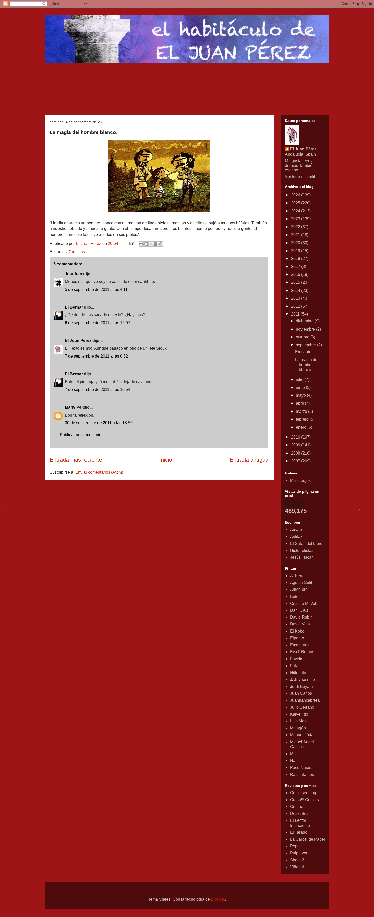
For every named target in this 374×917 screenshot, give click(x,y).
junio (301, 387)
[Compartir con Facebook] (155, 244)
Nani (294, 760)
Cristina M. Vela (304, 603)
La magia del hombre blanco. (307, 365)
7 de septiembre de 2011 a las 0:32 (96, 356)
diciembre (305, 321)
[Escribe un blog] (146, 244)
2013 (296, 298)
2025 (296, 203)
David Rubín (301, 617)
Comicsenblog (303, 793)
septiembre (306, 345)
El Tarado (298, 832)
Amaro (296, 529)
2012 (296, 306)
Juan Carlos (301, 693)
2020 (296, 243)
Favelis (296, 658)
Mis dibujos (300, 480)
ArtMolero (299, 589)
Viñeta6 (297, 867)
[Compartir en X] (150, 244)
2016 (296, 274)
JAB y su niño (302, 679)
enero (301, 427)
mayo (301, 395)
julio (300, 379)
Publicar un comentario (81, 435)
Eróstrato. (303, 352)
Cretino (296, 806)
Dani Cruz (299, 610)
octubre (303, 337)
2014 (296, 290)
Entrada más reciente (76, 460)
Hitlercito (298, 672)
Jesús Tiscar (301, 557)
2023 (296, 219)
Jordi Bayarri (301, 686)
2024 (296, 211)
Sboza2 (297, 860)
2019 (296, 251)
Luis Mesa (299, 721)
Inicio (165, 460)
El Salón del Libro (306, 543)
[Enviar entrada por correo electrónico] (131, 243)
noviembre (306, 329)
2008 (296, 453)
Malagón (298, 728)
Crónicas (77, 252)
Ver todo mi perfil (300, 176)
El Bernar (74, 307)
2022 (296, 227)
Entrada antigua (248, 460)
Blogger (218, 899)
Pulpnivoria (300, 853)
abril (300, 403)
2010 (296, 437)
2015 (296, 282)
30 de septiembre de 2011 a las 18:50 (99, 423)
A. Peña (297, 575)
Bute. (294, 596)
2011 (296, 314)
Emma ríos (299, 645)
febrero (303, 419)
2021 (296, 234)
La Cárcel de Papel (307, 839)
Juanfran (73, 274)
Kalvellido (299, 714)
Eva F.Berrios (302, 652)
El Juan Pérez (78, 340)
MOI (293, 753)
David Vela (300, 624)
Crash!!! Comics (304, 800)
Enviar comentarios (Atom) (99, 472)
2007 (296, 461)
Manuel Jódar (302, 735)
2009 (296, 445)
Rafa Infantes (302, 774)
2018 (296, 258)
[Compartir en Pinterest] (160, 244)
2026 (296, 195)
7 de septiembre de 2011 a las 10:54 (97, 389)
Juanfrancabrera (305, 700)
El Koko (297, 631)
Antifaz (296, 536)
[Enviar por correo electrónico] (141, 244)
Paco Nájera (301, 767)
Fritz (294, 666)
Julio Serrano (302, 707)
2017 (296, 266)
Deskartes (299, 813)
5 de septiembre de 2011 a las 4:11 (96, 289)
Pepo (295, 846)
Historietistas (301, 550)
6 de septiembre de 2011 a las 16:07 (97, 323)
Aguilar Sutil (301, 582)
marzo (302, 411)
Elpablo (297, 638)
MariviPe (73, 407)
